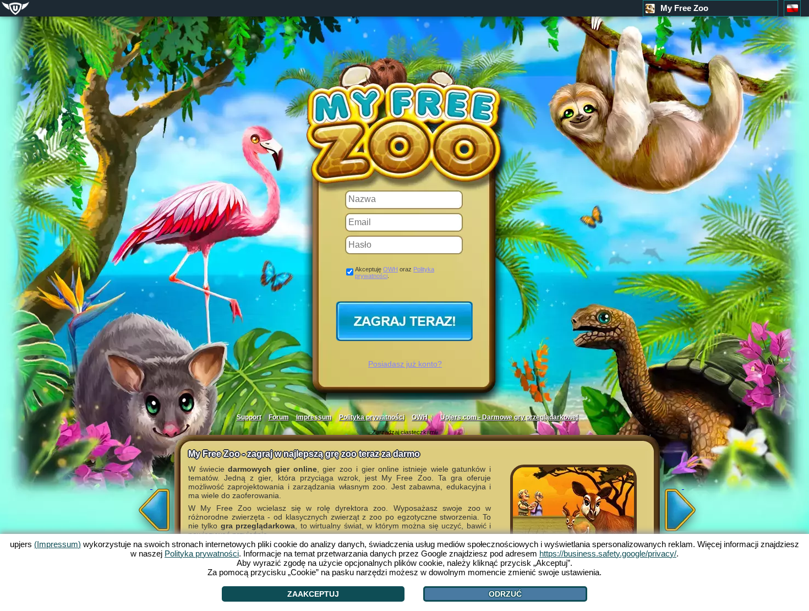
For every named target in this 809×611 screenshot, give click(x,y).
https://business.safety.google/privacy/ (607, 553)
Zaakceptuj (313, 594)
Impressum (314, 417)
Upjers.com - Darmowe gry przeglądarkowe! (509, 417)
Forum (279, 417)
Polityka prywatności (371, 417)
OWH (390, 269)
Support (249, 417)
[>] (683, 506)
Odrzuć (505, 594)
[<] (151, 506)
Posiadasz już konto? (405, 363)
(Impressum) (57, 544)
